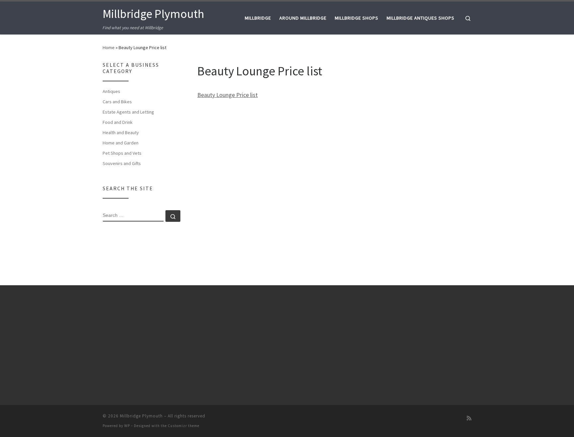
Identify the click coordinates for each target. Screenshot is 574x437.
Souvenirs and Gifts (122, 163)
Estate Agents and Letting (128, 112)
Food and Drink (118, 122)
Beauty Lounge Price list (227, 95)
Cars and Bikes (117, 102)
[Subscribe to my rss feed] (469, 418)
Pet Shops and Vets (122, 153)
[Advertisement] (432, 161)
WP (127, 425)
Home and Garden (121, 143)
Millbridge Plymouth (141, 416)
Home (109, 47)
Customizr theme (183, 425)
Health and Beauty (121, 132)
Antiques (111, 91)
